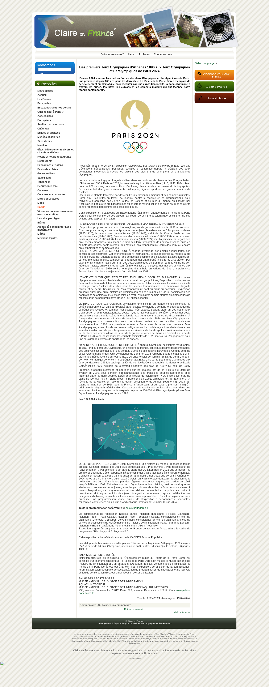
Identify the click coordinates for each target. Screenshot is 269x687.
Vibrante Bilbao (137, 636)
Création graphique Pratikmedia (154, 623)
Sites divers (44, 141)
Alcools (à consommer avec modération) (54, 228)
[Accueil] (134, 48)
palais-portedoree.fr (136, 508)
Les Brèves (44, 99)
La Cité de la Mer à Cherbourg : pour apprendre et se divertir (152, 641)
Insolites (42, 145)
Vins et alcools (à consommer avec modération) (55, 213)
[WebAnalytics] (4, 666)
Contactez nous (163, 54)
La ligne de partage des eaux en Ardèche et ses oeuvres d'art (104, 634)
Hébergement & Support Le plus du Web (118, 623)
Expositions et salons (50, 165)
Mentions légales (47, 238)
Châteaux (43, 128)
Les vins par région (48, 218)
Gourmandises (46, 173)
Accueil (41, 95)
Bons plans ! (44, 120)
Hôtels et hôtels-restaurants (54, 156)
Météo (41, 233)
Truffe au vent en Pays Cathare (144, 638)
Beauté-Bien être (47, 186)
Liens (131, 54)
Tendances (43, 181)
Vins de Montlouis (143, 634)
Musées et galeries (48, 137)
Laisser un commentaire (116, 605)
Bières (41, 222)
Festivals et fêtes (47, 169)
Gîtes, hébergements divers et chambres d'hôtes (55, 151)
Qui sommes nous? (112, 54)
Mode (40, 202)
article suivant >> (181, 612)
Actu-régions (45, 116)
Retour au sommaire (134, 609)
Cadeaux (42, 190)
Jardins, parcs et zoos (50, 124)
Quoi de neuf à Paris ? (50, 111)
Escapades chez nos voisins (54, 107)
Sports (41, 207)
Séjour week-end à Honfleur (113, 638)
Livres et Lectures (48, 198)
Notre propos (45, 90)
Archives (144, 54)
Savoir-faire (44, 177)
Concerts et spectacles (51, 194)
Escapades (44, 103)
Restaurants (44, 160)
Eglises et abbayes (48, 132)
